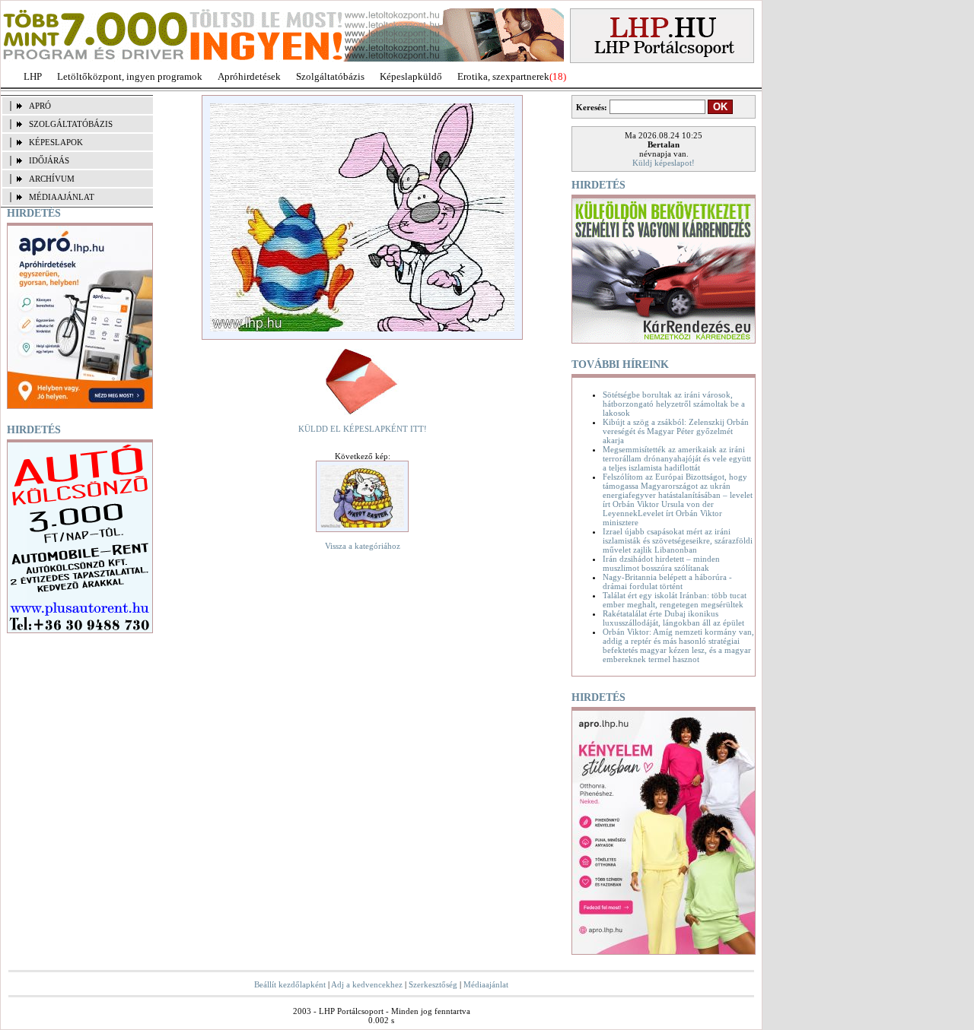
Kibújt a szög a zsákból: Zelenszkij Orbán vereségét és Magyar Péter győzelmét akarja (676, 431)
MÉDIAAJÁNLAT (61, 196)
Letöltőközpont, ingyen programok (129, 76)
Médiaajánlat (485, 984)
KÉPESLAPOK (56, 142)
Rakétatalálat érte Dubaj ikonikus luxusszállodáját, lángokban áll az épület (673, 618)
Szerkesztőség (433, 984)
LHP (33, 76)
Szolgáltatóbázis (330, 76)
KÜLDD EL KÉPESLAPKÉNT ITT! (362, 428)
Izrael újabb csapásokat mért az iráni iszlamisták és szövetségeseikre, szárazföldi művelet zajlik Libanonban (678, 540)
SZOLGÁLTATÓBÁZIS (71, 123)
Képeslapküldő (411, 76)
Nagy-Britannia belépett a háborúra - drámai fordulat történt (667, 581)
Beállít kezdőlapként (290, 984)
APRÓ (40, 105)
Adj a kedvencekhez (367, 984)
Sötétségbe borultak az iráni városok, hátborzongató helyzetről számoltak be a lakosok (674, 403)
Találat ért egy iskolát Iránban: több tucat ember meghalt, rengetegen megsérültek (674, 600)
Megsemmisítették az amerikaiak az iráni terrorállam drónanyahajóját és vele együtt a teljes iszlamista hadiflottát (677, 458)
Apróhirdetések (249, 76)
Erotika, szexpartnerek (503, 76)
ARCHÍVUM (52, 178)
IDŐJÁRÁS (49, 160)
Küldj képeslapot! (663, 162)
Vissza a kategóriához (362, 545)
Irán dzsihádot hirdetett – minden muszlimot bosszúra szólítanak (661, 563)
